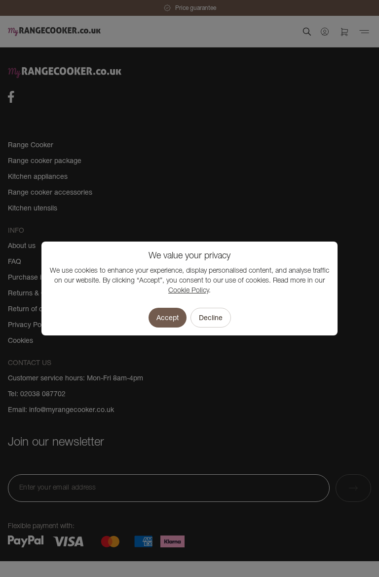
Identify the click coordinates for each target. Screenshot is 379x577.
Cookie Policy (188, 291)
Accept (167, 318)
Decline (211, 318)
